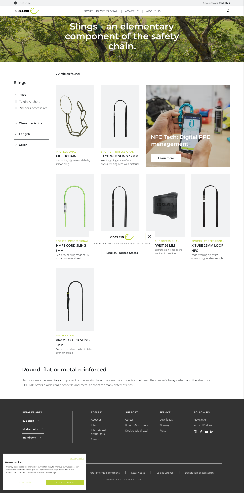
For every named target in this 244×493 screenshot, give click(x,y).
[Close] (149, 236)
